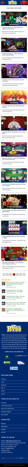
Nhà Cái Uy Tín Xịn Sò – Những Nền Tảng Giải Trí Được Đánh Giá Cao (16, 303)
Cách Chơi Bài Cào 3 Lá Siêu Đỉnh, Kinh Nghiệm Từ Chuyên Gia (12, 28)
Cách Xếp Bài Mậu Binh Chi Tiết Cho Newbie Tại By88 (13, 237)
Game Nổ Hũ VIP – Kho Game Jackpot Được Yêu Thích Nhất (14, 291)
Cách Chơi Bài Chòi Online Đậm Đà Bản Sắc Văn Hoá (13, 106)
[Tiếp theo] (24, 274)
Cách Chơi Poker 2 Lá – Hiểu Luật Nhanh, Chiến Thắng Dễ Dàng (12, 54)
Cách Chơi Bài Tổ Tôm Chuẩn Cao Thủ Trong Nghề (13, 132)
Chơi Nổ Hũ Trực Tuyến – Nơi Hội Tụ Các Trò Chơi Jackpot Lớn (15, 297)
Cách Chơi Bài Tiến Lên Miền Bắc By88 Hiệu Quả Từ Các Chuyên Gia (13, 159)
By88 (13, 465)
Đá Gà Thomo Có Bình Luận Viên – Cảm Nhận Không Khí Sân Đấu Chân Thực (15, 284)
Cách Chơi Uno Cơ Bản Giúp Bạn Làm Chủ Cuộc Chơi (13, 80)
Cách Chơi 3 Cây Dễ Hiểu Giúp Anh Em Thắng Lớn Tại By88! (14, 185)
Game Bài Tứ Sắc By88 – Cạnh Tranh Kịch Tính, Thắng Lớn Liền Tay (13, 263)
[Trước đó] (4, 274)
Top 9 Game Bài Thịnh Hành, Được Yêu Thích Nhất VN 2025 (13, 211)
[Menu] (2, 2)
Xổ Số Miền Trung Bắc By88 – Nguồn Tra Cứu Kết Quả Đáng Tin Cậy (15, 310)
